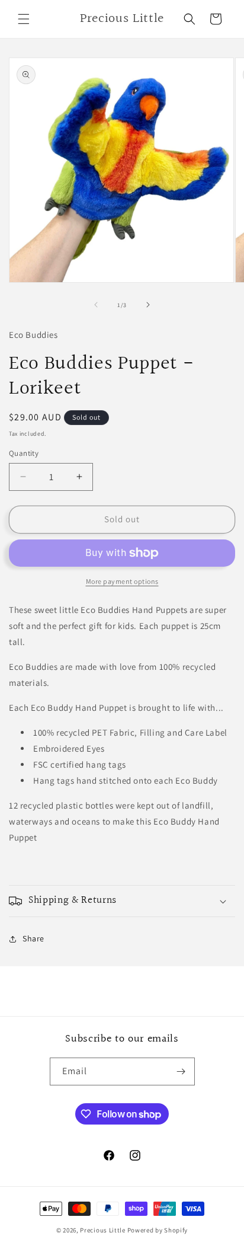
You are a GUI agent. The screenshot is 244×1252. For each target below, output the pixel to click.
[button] (24, 19)
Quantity (23, 453)
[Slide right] (148, 305)
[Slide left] (96, 305)
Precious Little (103, 1230)
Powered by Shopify (157, 1230)
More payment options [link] (122, 581)
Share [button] (33, 938)
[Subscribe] (181, 1071)
